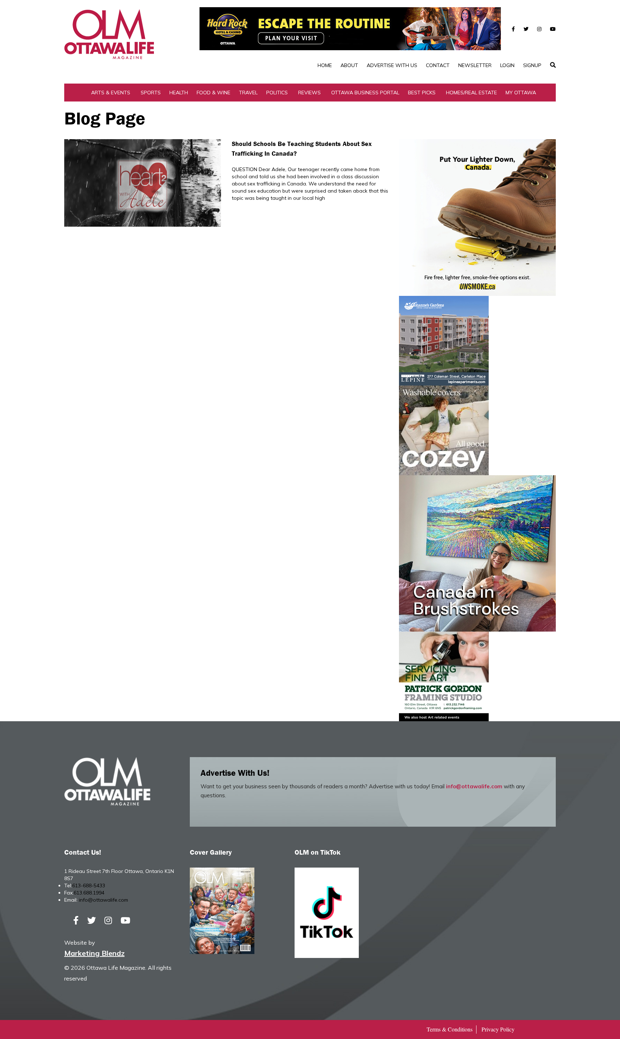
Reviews (309, 92)
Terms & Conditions (450, 1029)
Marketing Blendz (94, 953)
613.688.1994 (89, 892)
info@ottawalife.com (474, 786)
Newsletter (475, 65)
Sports (151, 92)
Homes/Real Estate (471, 92)
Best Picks (422, 92)
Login (507, 65)
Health (178, 92)
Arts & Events (110, 92)
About (349, 65)
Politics (277, 92)
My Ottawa (521, 92)
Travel (248, 92)
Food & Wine (213, 92)
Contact (438, 65)
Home (325, 65)
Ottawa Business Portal (365, 92)
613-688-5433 (88, 885)
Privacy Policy (498, 1029)
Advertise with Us (392, 65)
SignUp (532, 65)
